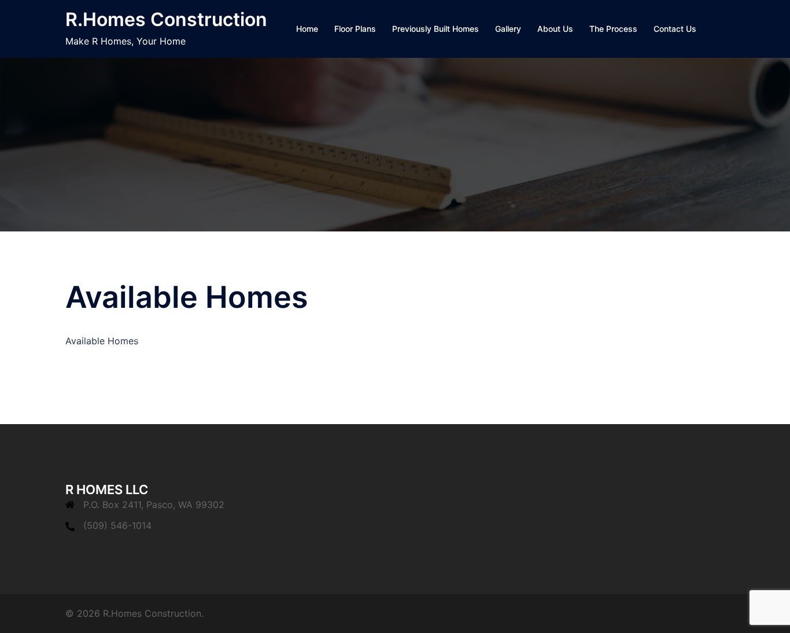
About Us (555, 29)
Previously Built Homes (435, 29)
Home (307, 29)
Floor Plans (355, 29)
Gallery (508, 29)
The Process (613, 29)
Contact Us (675, 29)
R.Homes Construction (166, 19)
